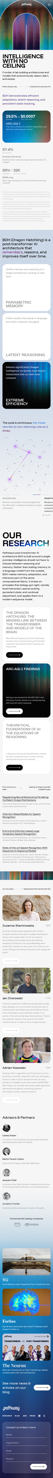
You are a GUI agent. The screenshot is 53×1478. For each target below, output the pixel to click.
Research (7, 1416)
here (11, 199)
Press (32, 1416)
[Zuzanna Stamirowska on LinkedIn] (11, 961)
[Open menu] (49, 5)
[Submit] (38, 1466)
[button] (31, 505)
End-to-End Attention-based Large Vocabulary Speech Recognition (20, 832)
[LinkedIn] (39, 1416)
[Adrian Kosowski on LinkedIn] (11, 1100)
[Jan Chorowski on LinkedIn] (11, 1030)
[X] (44, 1416)
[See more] (42, 1387)
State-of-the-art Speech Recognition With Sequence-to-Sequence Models (24, 849)
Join (25, 1416)
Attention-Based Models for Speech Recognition (21, 815)
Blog (17, 1416)
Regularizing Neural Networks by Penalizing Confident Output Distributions (25, 798)
